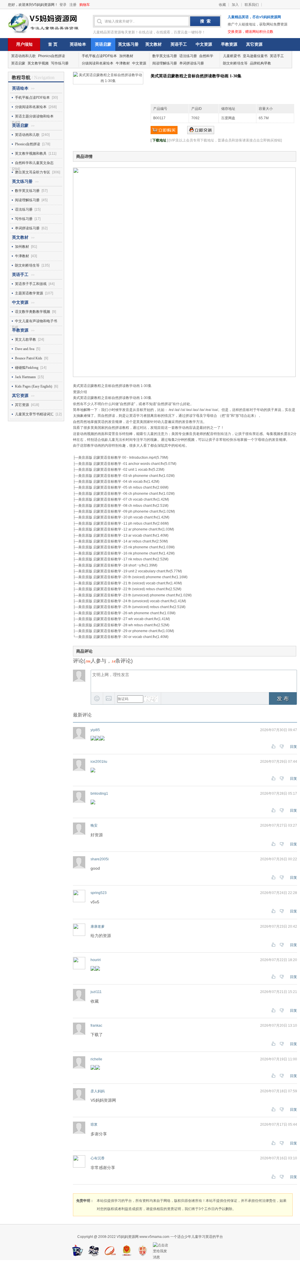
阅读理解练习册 (164, 63)
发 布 (283, 699)
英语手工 (179, 44)
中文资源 (204, 44)
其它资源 (254, 44)
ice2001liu (99, 762)
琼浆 (94, 1124)
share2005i (100, 859)
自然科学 (206, 56)
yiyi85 (95, 730)
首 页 (52, 44)
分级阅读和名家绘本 (97, 63)
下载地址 (159, 140)
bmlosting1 (99, 793)
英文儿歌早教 (25, 339)
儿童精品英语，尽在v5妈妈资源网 (254, 17)
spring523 (99, 893)
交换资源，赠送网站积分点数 (250, 32)
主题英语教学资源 (29, 293)
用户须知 (24, 44)
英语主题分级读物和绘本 (34, 116)
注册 (72, 5)
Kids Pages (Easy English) (33, 386)
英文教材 (153, 44)
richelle (96, 1059)
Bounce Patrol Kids (28, 358)
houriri (96, 960)
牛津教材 (123, 63)
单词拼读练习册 (191, 63)
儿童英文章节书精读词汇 (34, 414)
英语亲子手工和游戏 (31, 284)
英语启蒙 (103, 44)
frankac (96, 1025)
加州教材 (126, 56)
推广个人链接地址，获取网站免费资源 (257, 24)
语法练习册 (188, 56)
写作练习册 (60, 63)
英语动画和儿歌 (23, 56)
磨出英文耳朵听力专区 (32, 172)
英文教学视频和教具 (31, 153)
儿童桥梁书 (232, 56)
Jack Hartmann (25, 377)
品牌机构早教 (260, 63)
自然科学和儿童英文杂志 (34, 163)
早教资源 (229, 44)
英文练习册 (128, 44)
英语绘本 (78, 44)
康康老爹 (98, 926)
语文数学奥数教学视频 (32, 312)
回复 (293, 747)
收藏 (222, 5)
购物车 (84, 5)
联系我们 (252, 5)
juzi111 (96, 992)
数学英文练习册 (164, 56)
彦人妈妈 (98, 1091)
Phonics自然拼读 (51, 56)
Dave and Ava (24, 349)
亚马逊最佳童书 (255, 56)
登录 (63, 5)
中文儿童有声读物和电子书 (36, 321)
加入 (235, 5)
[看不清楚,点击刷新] (151, 699)
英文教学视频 (38, 63)
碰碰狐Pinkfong (26, 368)
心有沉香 (98, 1158)
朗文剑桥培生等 (235, 63)
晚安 (94, 825)
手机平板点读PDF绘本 (99, 56)
